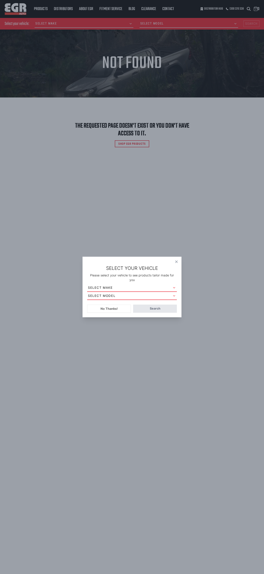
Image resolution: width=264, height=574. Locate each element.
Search (155, 308)
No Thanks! (109, 309)
